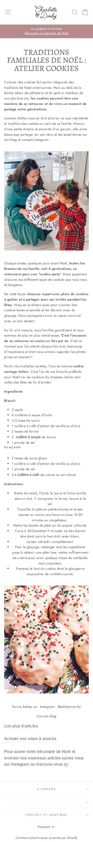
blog (53, 716)
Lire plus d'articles (21, 726)
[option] (46, 31)
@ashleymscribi (69, 706)
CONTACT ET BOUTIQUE (46, 815)
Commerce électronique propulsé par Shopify (46, 838)
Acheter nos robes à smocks (30, 739)
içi (66, 764)
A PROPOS (46, 789)
